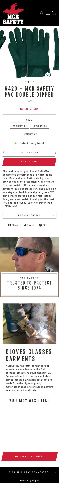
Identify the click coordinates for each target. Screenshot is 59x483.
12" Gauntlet (39, 125)
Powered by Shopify (29, 480)
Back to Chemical (31, 456)
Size (29, 120)
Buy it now (29, 161)
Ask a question (29, 215)
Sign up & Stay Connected (29, 472)
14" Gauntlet (29, 133)
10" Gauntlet (19, 125)
